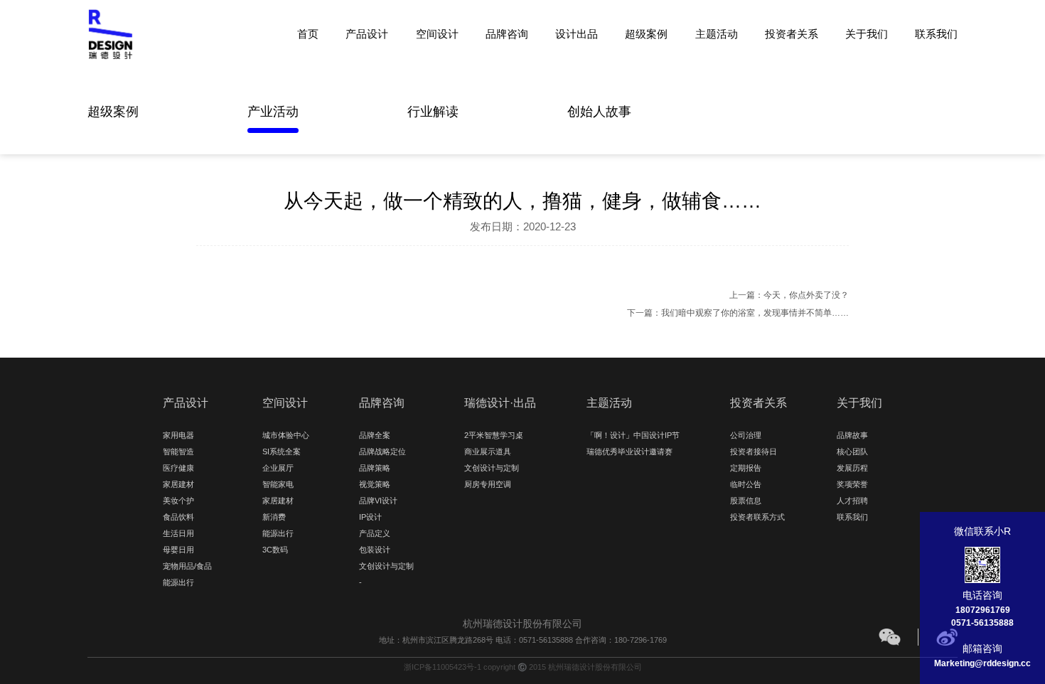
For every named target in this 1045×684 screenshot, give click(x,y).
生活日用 (178, 533)
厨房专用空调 (487, 484)
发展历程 (852, 468)
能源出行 (178, 582)
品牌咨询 (507, 33)
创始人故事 (599, 111)
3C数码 (275, 549)
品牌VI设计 (378, 500)
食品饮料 (178, 517)
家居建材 (178, 484)
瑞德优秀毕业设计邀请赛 (629, 451)
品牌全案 (374, 435)
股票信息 (745, 500)
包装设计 (374, 549)
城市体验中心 (285, 435)
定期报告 (745, 468)
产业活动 (273, 111)
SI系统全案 (281, 451)
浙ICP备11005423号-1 (442, 667)
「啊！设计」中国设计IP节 (633, 435)
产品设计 (366, 33)
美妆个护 (178, 500)
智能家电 (278, 484)
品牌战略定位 (382, 451)
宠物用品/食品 (187, 566)
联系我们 (936, 33)
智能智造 (178, 451)
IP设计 (370, 517)
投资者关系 (791, 33)
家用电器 (178, 435)
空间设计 (437, 33)
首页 (307, 33)
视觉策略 (374, 484)
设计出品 (576, 33)
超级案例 (646, 33)
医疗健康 (178, 468)
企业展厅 (278, 468)
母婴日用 (178, 549)
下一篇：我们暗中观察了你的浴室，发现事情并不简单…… (738, 313)
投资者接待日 (753, 451)
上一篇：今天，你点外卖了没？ (789, 295)
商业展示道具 (487, 451)
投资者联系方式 (757, 517)
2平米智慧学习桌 (493, 435)
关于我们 (866, 33)
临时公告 (745, 484)
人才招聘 (852, 500)
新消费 (274, 517)
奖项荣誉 (852, 484)
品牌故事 (852, 435)
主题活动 (716, 33)
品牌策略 (374, 468)
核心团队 (852, 451)
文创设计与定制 (386, 566)
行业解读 (433, 111)
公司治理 (745, 435)
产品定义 (374, 533)
